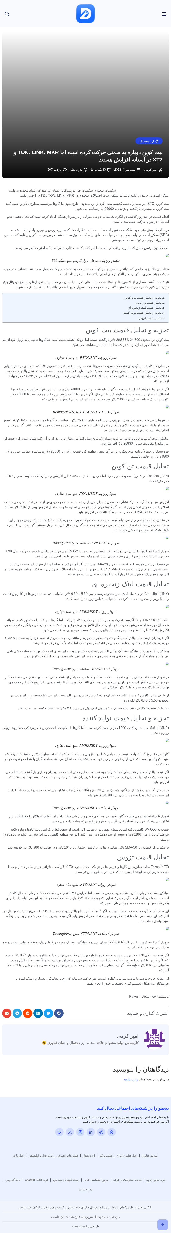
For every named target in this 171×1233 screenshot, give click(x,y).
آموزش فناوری (150, 1155)
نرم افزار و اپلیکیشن (40, 1155)
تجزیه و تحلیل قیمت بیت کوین (142, 297)
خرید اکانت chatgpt (36, 1179)
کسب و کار (105, 1155)
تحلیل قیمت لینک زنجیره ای (144, 307)
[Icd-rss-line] (70, 1132)
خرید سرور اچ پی (156, 1179)
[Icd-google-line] (59, 1132)
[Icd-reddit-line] (101, 1132)
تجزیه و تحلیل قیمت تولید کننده (142, 312)
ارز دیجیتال (89, 1155)
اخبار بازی (18, 1155)
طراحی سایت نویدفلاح (85, 1226)
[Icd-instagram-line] (80, 1132)
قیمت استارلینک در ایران (127, 1179)
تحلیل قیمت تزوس (149, 318)
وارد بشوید (130, 1079)
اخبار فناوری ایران (127, 1155)
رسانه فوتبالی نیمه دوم (66, 1179)
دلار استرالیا (85, 1189)
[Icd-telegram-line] (111, 1132)
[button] (149, 140)
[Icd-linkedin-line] (91, 1132)
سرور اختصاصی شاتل (96, 1179)
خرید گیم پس (13, 1179)
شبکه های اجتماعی (67, 1155)
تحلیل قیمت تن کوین (148, 302)
